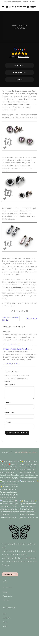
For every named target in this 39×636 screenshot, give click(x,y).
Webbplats (8, 422)
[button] (3, 7)
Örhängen (23, 25)
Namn (8, 402)
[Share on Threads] (19, 311)
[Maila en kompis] (22, 311)
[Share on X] (17, 311)
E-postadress (10, 412)
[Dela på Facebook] (14, 311)
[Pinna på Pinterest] (24, 311)
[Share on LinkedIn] (27, 311)
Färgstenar (16, 25)
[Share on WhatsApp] (12, 311)
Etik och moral (31, 319)
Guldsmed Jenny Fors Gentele (15, 349)
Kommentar (10, 384)
